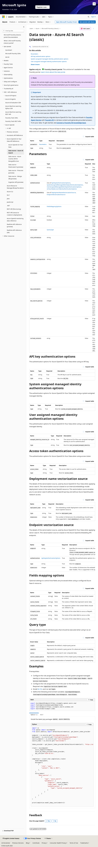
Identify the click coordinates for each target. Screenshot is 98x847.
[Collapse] (23, 26)
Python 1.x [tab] (34, 715)
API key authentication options (40, 56)
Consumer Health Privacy (58, 843)
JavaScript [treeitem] (10, 202)
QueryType (50, 230)
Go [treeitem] (8, 195)
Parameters (34, 54)
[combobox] (13, 30)
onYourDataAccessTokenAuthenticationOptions (62, 189)
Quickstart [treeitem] (8, 50)
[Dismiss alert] (94, 3)
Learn (31, 28)
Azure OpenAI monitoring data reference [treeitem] (15, 220)
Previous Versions (18, 843)
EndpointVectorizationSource (56, 194)
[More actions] (93, 28)
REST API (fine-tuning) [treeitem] (14, 209)
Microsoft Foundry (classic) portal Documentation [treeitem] (12, 36)
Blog (27, 843)
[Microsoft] (3, 17)
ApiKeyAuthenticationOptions (60, 183)
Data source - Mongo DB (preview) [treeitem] (15, 177)
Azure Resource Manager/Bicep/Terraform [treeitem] (15, 187)
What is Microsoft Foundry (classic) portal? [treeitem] (12, 42)
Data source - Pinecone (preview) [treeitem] (15, 172)
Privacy (44, 843)
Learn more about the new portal (53, 72)
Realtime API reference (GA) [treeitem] (14, 231)
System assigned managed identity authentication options (49, 59)
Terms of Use (74, 843)
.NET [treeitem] (8, 205)
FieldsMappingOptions (54, 206)
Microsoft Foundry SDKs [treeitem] (13, 53)
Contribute (36, 843)
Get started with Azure (87, 22)
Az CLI (40, 689)
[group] (62, 257)
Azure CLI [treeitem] (10, 191)
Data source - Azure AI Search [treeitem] (15, 152)
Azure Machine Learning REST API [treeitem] (13, 113)
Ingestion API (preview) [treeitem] (15, 182)
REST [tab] (41, 715)
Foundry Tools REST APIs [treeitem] (13, 121)
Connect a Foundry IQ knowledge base (71, 123)
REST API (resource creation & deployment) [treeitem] (14, 214)
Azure (37, 28)
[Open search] (88, 17)
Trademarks (84, 843)
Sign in (93, 17)
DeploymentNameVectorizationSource (63, 192)
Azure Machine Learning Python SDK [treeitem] (13, 107)
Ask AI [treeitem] (7, 57)
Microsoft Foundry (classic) (50, 28)
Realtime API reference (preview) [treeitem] (14, 225)
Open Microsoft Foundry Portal (66, 22)
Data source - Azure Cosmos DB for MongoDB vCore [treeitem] (14, 159)
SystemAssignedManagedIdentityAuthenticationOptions (65, 185)
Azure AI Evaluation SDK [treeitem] (13, 102)
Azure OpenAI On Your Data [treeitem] (15, 146)
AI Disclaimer (6, 843)
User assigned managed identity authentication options (49, 61)
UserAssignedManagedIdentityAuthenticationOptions (64, 187)
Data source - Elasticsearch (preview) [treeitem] (15, 166)
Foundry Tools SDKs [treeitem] (11, 118)
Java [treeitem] (8, 198)
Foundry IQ (49, 120)
